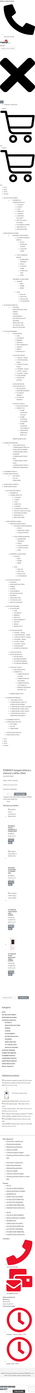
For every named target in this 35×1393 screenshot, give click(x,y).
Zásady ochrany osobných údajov (21, 1375)
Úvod (5, 187)
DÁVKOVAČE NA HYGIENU (9, 1017)
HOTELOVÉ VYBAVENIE (8, 1050)
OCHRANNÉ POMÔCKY (8, 1055)
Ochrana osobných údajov (15, 1152)
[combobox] (8, 48)
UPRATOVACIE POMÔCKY (9, 1061)
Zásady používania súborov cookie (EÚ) (17, 1156)
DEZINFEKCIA (11, 1194)
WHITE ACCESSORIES (11, 1047)
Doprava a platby (12, 1150)
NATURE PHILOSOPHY (11, 1036)
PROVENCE (8, 1039)
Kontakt (6, 194)
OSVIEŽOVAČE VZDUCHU (9, 1058)
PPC (10, 1375)
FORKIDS (7, 1031)
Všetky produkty (8, 1066)
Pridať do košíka (20, 794)
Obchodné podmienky (13, 1144)
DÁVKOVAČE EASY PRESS (12, 1025)
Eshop (5, 189)
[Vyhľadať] (2, 101)
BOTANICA (8, 1022)
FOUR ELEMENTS (10, 1033)
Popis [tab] (8, 801)
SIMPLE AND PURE (10, 1042)
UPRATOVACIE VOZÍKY (8, 1063)
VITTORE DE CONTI (11, 1044)
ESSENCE (7, 1028)
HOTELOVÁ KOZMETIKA (9, 1020)
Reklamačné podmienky (14, 1147)
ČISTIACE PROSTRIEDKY (9, 1014)
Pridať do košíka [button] (11, 841)
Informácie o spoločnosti (14, 1141)
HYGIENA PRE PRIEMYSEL (9, 1053)
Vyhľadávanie (23, 997)
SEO (6, 1375)
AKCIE (5, 191)
